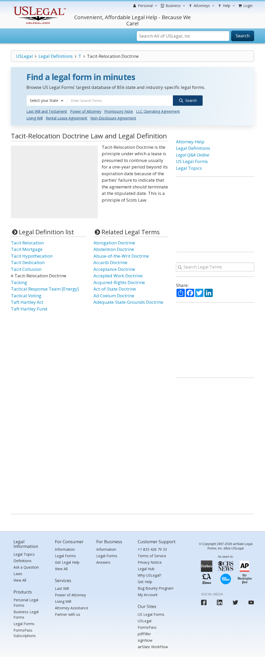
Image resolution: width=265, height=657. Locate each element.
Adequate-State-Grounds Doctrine (128, 302)
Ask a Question (26, 567)
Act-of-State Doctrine (114, 289)
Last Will (62, 588)
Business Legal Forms (26, 614)
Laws (17, 573)
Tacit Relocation (27, 243)
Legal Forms (23, 623)
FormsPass (147, 627)
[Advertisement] (54, 182)
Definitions (22, 560)
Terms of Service (152, 555)
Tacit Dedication (28, 262)
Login (247, 5)
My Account (148, 594)
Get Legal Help (67, 562)
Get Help (145, 581)
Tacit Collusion (26, 269)
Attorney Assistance (71, 607)
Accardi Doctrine (110, 262)
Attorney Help (190, 142)
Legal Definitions (56, 56)
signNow (145, 640)
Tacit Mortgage (26, 249)
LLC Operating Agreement (158, 111)
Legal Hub (146, 568)
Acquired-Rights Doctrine (119, 282)
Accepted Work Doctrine (118, 276)
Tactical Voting (26, 296)
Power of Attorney (85, 111)
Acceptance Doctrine (114, 269)
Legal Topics (189, 168)
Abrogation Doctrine (114, 243)
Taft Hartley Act (27, 302)
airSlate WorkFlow (153, 646)
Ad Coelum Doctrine (113, 296)
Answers (103, 562)
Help (226, 5)
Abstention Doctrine (113, 249)
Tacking (19, 282)
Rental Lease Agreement (66, 118)
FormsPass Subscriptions (24, 633)
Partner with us (67, 614)
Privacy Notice (150, 562)
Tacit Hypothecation (32, 256)
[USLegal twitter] (235, 602)
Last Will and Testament (46, 111)
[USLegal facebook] (204, 602)
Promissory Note (118, 111)
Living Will (34, 118)
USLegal (24, 56)
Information (65, 549)
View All (19, 580)
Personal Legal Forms (25, 602)
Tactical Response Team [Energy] (45, 289)
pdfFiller (144, 633)
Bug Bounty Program (155, 588)
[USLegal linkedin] (219, 602)
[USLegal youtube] (251, 602)
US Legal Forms (192, 161)
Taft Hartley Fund (29, 309)
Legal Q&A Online (192, 155)
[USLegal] (39, 7)
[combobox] (47, 100)
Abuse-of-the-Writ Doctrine (121, 256)
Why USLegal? (149, 575)
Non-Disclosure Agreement (113, 118)
